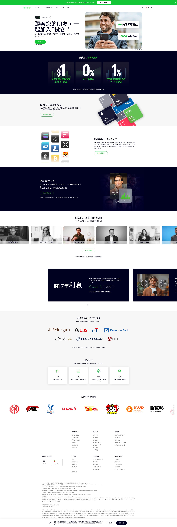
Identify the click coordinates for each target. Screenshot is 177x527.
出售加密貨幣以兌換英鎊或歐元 (109, 146)
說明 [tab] (68, 7)
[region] (88, 523)
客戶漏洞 (95, 450)
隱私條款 (95, 461)
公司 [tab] (63, 7)
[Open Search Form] (143, 7)
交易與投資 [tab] (38, 7)
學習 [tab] (57, 7)
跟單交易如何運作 (120, 435)
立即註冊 (40, 42)
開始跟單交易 (47, 193)
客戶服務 (95, 447)
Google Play (56, 463)
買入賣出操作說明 (120, 445)
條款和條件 (96, 469)
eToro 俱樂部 (118, 464)
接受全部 (121, 523)
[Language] (147, 7)
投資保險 (117, 466)
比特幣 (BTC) (75, 435)
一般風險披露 (97, 466)
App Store (45, 463)
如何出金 (95, 440)
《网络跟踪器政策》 (90, 523)
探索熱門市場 (47, 114)
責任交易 (117, 437)
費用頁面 (101, 89)
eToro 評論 (75, 461)
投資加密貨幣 (101, 153)
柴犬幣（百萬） (76, 440)
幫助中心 (95, 435)
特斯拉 (74, 442)
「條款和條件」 (22, 291)
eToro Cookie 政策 (98, 459)
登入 (152, 7)
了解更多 (23, 287)
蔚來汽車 (74, 447)
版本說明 (74, 471)
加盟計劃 (117, 461)
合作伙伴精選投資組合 (121, 469)
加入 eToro (10, 287)
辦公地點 (74, 466)
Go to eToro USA (104, 2)
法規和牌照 (96, 464)
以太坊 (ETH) (75, 437)
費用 (140, 49)
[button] (87, 305)
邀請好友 (117, 459)
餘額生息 (117, 440)
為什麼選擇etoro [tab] (48, 7)
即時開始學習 (88, 250)
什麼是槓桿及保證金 (120, 442)
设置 (110, 523)
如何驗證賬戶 (97, 445)
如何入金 (95, 437)
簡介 (73, 459)
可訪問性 (74, 469)
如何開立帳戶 (97, 442)
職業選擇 (74, 464)
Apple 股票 (75, 445)
